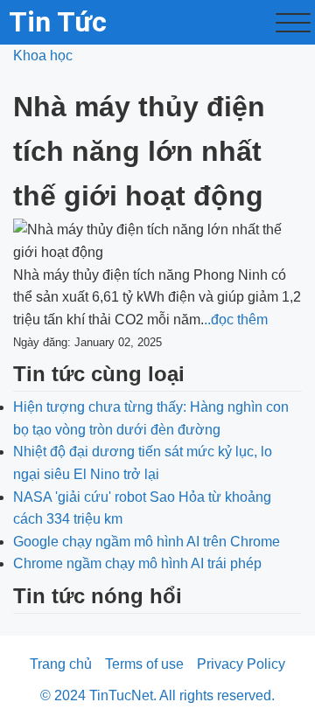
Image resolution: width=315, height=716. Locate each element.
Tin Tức (58, 21)
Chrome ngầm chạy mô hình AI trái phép (137, 563)
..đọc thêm (236, 319)
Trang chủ (61, 664)
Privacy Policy (241, 664)
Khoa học (43, 55)
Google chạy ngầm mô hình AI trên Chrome (146, 541)
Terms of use (144, 664)
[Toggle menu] (293, 23)
